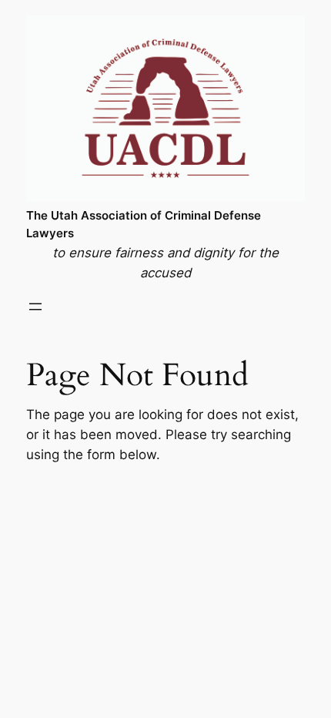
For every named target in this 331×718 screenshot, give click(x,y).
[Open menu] (35, 306)
